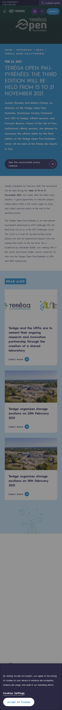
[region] (31, 686)
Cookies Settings (14, 693)
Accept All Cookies (18, 702)
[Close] (60, 666)
